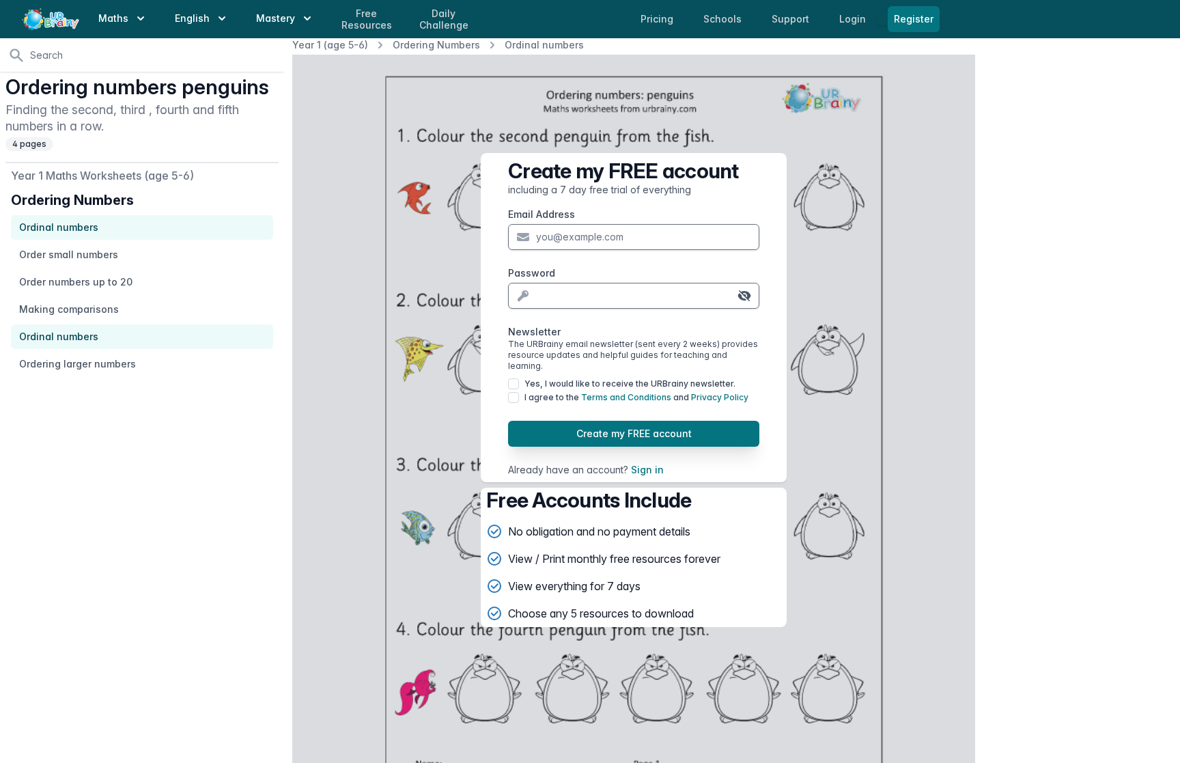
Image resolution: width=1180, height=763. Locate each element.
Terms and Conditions (626, 397)
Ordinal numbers (544, 45)
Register (913, 19)
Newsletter (633, 348)
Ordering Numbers (436, 45)
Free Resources (366, 19)
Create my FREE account (634, 433)
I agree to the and (636, 397)
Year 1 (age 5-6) (330, 45)
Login (854, 19)
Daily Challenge (443, 19)
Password (531, 273)
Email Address (541, 214)
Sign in (647, 469)
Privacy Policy (719, 397)
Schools (723, 19)
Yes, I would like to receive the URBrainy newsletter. (629, 383)
